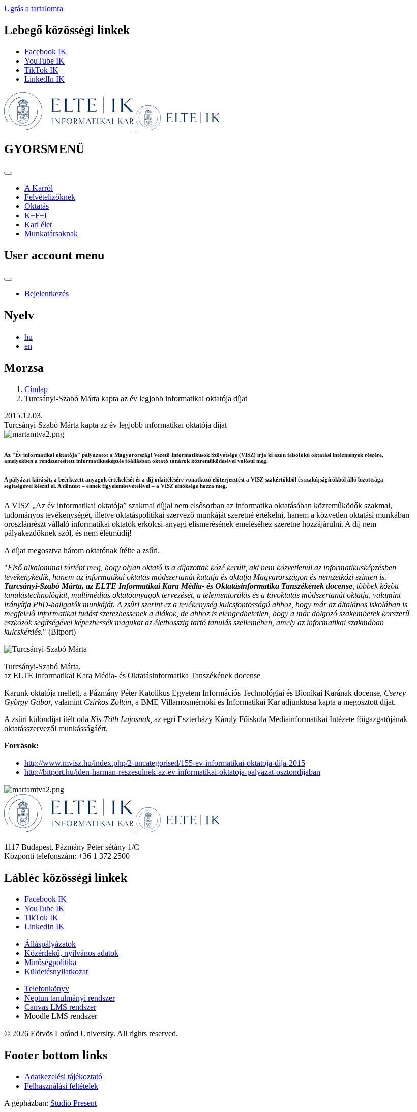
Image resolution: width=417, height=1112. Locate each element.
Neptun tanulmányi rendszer (69, 998)
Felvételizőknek (49, 197)
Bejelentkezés (46, 293)
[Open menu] (8, 173)
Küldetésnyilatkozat (56, 971)
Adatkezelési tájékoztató (63, 1076)
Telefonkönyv (46, 988)
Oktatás (36, 206)
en (28, 346)
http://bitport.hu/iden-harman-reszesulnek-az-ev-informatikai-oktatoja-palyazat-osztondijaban (172, 772)
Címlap (36, 389)
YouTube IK (44, 60)
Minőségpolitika (50, 962)
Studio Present (73, 1103)
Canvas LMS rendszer (60, 1007)
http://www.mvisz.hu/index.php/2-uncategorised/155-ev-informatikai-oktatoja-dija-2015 (164, 763)
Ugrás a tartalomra (33, 8)
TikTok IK (41, 70)
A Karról (38, 188)
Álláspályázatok (50, 944)
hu (28, 337)
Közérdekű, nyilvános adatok (71, 953)
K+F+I (35, 215)
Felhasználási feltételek (61, 1085)
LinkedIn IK (44, 79)
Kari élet (38, 224)
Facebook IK (45, 51)
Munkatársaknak (51, 233)
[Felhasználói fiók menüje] (8, 279)
